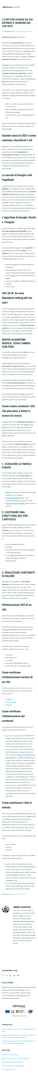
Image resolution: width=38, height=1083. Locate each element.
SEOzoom (9, 749)
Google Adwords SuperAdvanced (12, 1062)
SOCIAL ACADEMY (11, 7)
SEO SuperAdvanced (8, 1069)
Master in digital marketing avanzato (13, 1066)
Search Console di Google (14, 735)
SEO (24, 894)
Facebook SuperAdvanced (10, 1055)
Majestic (8, 864)
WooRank (9, 705)
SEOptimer (9, 699)
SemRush (9, 774)
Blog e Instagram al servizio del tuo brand (15, 1058)
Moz (7, 883)
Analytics (18, 894)
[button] (35, 7)
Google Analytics (11, 785)
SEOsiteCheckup (11, 702)
